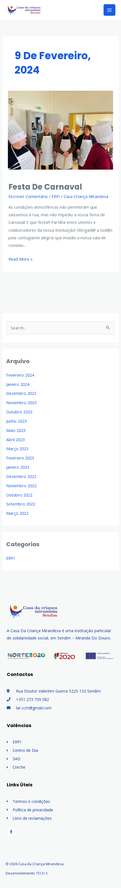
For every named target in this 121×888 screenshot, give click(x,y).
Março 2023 (17, 448)
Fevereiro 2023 (20, 458)
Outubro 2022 (19, 495)
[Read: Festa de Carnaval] (60, 129)
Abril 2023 (15, 439)
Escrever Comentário (28, 196)
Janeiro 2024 (17, 384)
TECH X (42, 873)
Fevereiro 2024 (20, 375)
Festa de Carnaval (45, 186)
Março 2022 (17, 513)
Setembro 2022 (20, 504)
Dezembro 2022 (21, 476)
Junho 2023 (16, 421)
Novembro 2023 (21, 402)
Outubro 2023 (19, 412)
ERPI (55, 196)
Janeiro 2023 (17, 467)
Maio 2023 (16, 430)
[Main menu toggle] (109, 10)
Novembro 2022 (21, 485)
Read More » (20, 258)
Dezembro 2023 (21, 393)
